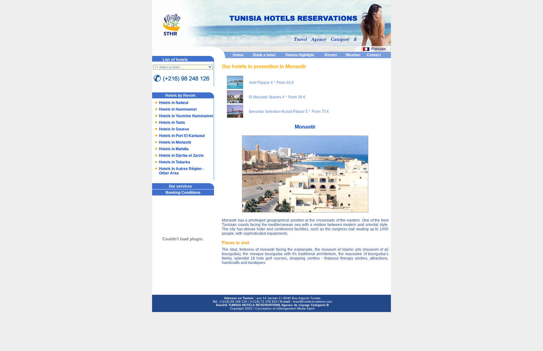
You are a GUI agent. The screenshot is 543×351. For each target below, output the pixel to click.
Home (238, 55)
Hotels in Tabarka (174, 162)
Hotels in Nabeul (173, 103)
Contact (374, 55)
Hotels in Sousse (174, 129)
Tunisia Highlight (299, 55)
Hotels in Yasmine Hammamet (186, 116)
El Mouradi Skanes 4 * (268, 97)
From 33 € (285, 82)
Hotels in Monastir (175, 142)
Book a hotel (264, 55)
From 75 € (320, 111)
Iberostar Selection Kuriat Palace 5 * (279, 111)
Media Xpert (306, 308)
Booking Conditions (183, 192)
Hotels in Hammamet (178, 109)
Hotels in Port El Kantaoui (182, 136)
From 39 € (296, 97)
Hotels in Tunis (172, 122)
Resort (331, 55)
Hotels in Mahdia (174, 149)
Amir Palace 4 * (262, 82)
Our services (180, 186)
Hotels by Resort (180, 95)
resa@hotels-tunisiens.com (312, 301)
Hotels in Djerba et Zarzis (181, 155)
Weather (353, 55)
